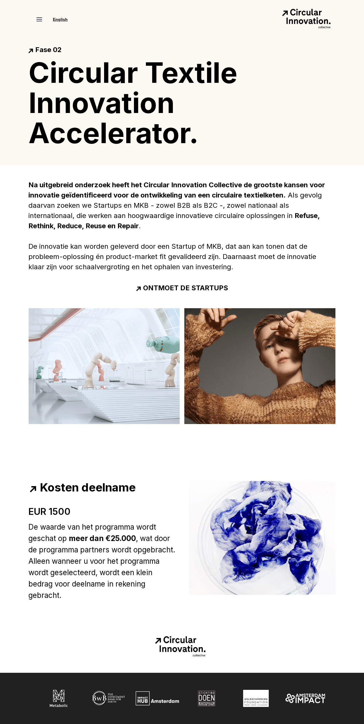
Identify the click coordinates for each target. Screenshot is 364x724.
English (60, 19)
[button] (39, 19)
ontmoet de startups (185, 288)
